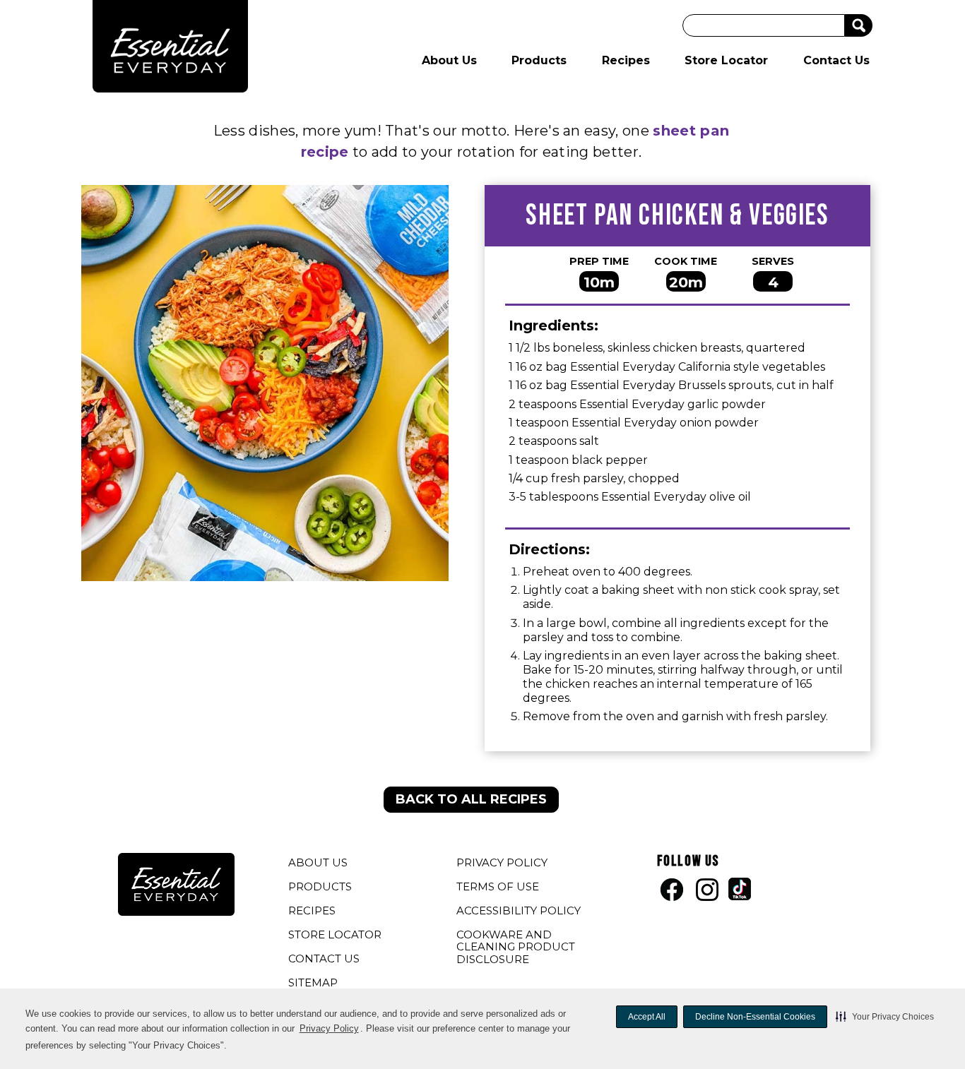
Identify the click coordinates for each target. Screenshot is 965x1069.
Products (539, 60)
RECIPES (312, 910)
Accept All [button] (646, 1017)
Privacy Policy (329, 1028)
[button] (885, 1016)
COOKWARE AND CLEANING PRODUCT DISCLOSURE (515, 948)
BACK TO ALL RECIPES (471, 799)
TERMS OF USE (499, 888)
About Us (449, 60)
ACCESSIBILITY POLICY (520, 912)
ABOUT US (318, 862)
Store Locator (726, 60)
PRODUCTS (320, 886)
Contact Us (836, 60)
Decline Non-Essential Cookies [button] (755, 1017)
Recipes (626, 60)
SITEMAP (313, 982)
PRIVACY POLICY (503, 864)
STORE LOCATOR (334, 934)
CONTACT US (324, 958)
